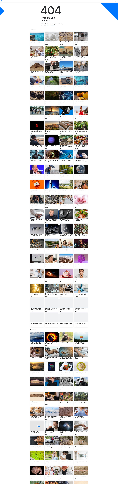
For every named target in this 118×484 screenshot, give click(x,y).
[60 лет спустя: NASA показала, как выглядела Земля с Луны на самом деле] (66, 231)
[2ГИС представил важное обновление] (66, 335)
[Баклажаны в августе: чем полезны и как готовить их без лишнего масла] (66, 458)
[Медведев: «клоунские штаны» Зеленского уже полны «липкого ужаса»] (52, 216)
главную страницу (51, 25)
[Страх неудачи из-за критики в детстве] (81, 276)
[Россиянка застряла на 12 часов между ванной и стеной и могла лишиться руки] (81, 290)
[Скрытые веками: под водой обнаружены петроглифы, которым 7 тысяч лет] (37, 335)
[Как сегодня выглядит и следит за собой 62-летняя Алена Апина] (37, 320)
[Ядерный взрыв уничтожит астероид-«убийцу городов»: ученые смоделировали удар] (37, 350)
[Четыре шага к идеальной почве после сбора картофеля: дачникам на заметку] (37, 98)
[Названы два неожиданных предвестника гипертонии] (37, 83)
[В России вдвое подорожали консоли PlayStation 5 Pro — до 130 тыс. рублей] (52, 187)
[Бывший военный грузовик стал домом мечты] (66, 83)
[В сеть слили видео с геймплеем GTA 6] (81, 320)
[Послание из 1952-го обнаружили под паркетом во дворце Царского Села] (66, 39)
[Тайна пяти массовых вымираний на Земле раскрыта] (52, 428)
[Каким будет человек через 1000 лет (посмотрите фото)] (37, 157)
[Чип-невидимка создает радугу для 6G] (52, 379)
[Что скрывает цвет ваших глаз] (37, 443)
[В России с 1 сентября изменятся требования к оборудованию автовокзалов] (66, 320)
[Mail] (1, 1)
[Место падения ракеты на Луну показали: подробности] (52, 305)
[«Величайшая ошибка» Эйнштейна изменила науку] (66, 216)
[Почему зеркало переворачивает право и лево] (66, 409)
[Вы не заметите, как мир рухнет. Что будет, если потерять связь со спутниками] (37, 409)
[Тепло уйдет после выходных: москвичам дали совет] (52, 172)
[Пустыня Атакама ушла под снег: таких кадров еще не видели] (66, 261)
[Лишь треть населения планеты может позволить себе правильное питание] (81, 216)
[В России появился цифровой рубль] (37, 261)
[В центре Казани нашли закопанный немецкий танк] (81, 53)
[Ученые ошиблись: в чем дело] (81, 172)
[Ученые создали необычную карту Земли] (52, 320)
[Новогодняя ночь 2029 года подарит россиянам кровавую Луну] (37, 127)
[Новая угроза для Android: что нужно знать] (81, 305)
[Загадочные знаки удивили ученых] (37, 246)
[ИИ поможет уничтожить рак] (66, 157)
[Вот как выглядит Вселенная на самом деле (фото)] (52, 394)
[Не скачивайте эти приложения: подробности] (37, 216)
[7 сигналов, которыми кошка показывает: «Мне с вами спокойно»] (66, 350)
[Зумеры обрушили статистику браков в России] (66, 202)
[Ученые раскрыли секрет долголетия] (37, 53)
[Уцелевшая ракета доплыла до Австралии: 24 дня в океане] (37, 428)
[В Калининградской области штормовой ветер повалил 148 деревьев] (52, 246)
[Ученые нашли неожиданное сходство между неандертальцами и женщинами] (37, 202)
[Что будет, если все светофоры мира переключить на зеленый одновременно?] (52, 290)
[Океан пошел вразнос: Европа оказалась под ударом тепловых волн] (37, 39)
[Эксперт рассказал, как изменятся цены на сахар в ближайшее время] (52, 39)
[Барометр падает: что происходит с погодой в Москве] (81, 350)
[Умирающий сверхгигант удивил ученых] (66, 68)
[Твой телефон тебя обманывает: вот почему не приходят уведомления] (52, 261)
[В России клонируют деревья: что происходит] (52, 157)
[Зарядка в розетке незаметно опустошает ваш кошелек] (52, 68)
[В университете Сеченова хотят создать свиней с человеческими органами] (66, 127)
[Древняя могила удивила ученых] (66, 428)
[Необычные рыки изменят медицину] (66, 172)
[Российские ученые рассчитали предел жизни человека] (52, 113)
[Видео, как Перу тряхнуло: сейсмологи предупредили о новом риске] (37, 379)
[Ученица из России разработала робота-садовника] (81, 335)
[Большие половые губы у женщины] (81, 443)
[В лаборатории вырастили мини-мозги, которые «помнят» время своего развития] (81, 261)
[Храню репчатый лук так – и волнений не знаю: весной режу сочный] (66, 142)
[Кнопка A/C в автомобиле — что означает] (52, 335)
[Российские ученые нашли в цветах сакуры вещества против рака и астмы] (81, 202)
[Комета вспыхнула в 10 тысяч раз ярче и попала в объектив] (66, 394)
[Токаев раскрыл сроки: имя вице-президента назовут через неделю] (66, 379)
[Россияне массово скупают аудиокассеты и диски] (37, 187)
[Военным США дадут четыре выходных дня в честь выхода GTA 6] (81, 246)
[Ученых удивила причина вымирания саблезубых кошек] (66, 187)
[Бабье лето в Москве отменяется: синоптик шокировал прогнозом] (81, 39)
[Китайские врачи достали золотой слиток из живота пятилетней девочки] (66, 305)
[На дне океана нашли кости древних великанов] (52, 83)
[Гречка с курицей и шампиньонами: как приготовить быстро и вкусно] (81, 409)
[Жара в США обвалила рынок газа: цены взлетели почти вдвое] (81, 394)
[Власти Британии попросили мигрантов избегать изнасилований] (66, 53)
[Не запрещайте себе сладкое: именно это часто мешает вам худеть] (66, 276)
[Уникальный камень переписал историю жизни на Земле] (37, 458)
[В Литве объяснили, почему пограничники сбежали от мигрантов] (81, 428)
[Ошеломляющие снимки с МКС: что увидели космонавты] (52, 458)
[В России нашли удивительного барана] (52, 443)
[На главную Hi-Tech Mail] (4, 1)
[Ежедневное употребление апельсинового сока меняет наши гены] (81, 98)
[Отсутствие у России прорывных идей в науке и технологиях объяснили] (66, 98)
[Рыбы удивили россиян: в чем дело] (37, 473)
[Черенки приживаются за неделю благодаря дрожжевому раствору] (81, 127)
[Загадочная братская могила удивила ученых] (52, 127)
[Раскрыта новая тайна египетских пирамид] (37, 68)
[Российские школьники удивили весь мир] (37, 113)
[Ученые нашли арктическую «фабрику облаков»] (81, 379)
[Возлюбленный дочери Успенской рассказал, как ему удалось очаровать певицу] (66, 246)
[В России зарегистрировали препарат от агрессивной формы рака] (37, 305)
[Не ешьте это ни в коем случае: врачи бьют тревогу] (81, 458)
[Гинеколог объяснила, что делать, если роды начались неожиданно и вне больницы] (66, 365)
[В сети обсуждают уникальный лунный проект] (52, 231)
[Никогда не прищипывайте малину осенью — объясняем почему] (52, 53)
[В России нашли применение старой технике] (52, 409)
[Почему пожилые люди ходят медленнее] (81, 68)
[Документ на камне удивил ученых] (66, 473)
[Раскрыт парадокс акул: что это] (81, 83)
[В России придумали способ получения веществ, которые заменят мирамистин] (52, 350)
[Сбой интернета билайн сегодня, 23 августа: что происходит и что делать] (37, 142)
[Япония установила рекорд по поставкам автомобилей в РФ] (52, 365)
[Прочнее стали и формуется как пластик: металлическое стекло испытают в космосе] (52, 202)
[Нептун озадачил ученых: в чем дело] (52, 142)
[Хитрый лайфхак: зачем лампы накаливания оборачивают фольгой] (37, 231)
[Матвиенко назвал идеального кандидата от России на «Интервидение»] (52, 473)
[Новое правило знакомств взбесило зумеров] (81, 113)
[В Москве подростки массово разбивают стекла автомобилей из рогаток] (66, 443)
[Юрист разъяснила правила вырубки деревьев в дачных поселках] (37, 365)
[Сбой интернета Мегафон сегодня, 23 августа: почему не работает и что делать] (81, 157)
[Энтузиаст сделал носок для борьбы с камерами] (66, 113)
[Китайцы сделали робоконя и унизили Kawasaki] (37, 394)
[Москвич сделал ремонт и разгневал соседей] (66, 290)
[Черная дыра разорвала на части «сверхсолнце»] (52, 276)
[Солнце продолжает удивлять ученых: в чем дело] (37, 290)
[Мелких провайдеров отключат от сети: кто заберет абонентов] (81, 365)
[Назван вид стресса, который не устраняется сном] (37, 276)
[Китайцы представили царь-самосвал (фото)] (81, 473)
